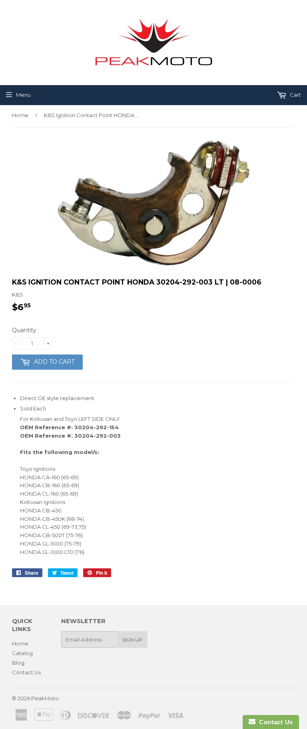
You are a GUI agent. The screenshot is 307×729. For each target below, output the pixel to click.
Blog (18, 662)
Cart (295, 95)
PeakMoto (45, 698)
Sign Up (132, 640)
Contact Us (26, 672)
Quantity (24, 330)
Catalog (22, 653)
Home (20, 115)
